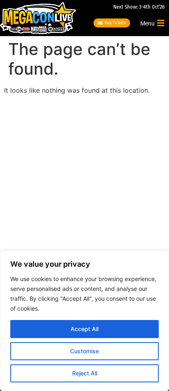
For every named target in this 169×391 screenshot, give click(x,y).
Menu (147, 23)
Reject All (84, 373)
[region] (84, 321)
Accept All (84, 328)
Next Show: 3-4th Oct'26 (139, 7)
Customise (84, 351)
